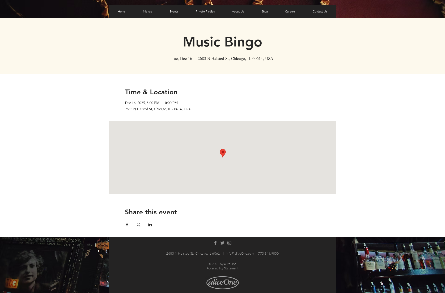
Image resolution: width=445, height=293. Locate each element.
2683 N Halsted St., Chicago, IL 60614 (194, 253)
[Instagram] (229, 243)
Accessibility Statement (222, 268)
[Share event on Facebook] (127, 224)
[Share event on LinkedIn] (150, 224)
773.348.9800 (268, 253)
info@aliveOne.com (240, 253)
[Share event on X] (138, 224)
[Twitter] (222, 243)
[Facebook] (215, 243)
